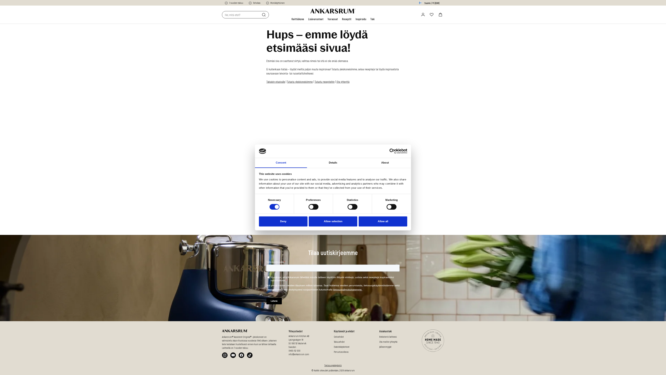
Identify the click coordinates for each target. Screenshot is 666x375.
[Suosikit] (431, 14)
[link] (297, 19)
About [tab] (385, 162)
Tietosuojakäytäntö (333, 365)
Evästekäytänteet (341, 346)
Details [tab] (333, 162)
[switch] (313, 207)
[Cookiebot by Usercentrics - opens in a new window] (392, 151)
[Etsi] (264, 14)
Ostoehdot (339, 336)
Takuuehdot (339, 341)
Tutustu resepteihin (325, 81)
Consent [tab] (281, 162)
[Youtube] (233, 355)
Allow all (383, 221)
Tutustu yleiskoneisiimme (300, 81)
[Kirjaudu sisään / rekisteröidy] (423, 14)
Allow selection (333, 221)
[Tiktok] (250, 355)
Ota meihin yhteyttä (388, 341)
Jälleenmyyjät (385, 346)
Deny (283, 221)
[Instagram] (225, 355)
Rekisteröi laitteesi (388, 336)
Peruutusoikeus (341, 351)
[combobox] (241, 14)
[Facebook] (241, 355)
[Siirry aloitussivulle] (332, 11)
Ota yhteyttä (342, 81)
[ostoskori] (440, 14)
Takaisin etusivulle (275, 81)
